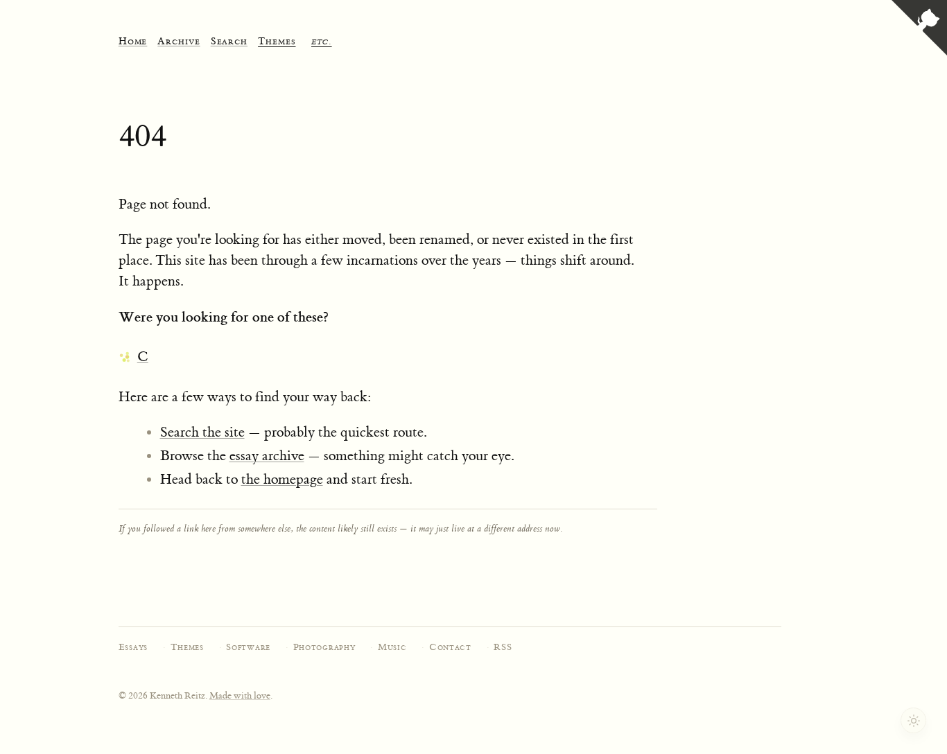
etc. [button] (321, 42)
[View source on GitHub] (919, 29)
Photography (324, 647)
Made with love (239, 695)
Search (229, 42)
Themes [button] (276, 42)
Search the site (202, 432)
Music (392, 647)
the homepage (282, 479)
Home (133, 42)
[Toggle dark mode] (913, 720)
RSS (503, 647)
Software (248, 647)
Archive (178, 42)
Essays (133, 647)
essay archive (266, 455)
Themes (187, 647)
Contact (450, 647)
